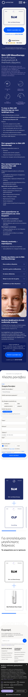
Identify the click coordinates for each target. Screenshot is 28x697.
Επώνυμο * (4, 426)
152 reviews (19, 42)
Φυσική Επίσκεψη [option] (6, 392)
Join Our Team (4, 659)
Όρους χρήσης (12, 448)
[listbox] (14, 392)
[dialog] (14, 680)
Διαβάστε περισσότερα (8, 679)
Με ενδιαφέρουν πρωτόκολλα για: (9, 401)
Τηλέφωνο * (4, 432)
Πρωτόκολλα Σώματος (19, 654)
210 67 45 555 (19, 34)
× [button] (26, 664)
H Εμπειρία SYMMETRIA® (6, 653)
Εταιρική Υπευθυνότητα (6, 657)
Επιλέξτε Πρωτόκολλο (6, 409)
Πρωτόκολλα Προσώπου (19, 652)
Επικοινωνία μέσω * (6, 443)
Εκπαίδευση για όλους (6, 655)
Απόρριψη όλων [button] (21, 691)
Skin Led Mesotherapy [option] (7, 411)
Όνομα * (3, 420)
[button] (14, 694)
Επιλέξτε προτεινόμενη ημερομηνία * (9, 395)
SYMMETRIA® (4, 651)
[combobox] (14, 413)
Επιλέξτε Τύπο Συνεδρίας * (7, 389)
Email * (3, 437)
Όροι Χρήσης (9, 452)
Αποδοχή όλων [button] (7, 691)
